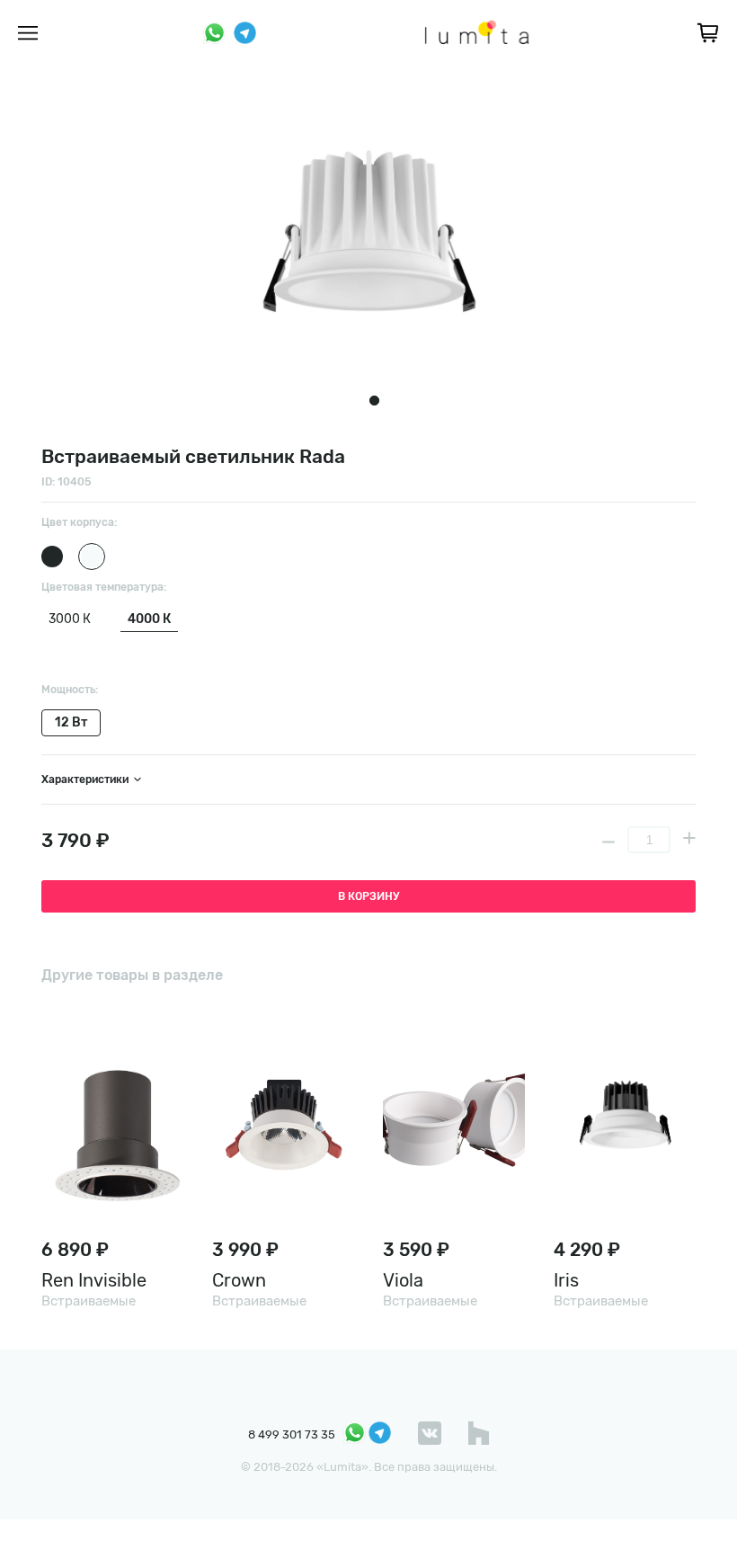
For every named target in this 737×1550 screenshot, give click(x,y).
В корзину (368, 896)
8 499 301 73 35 (291, 1434)
